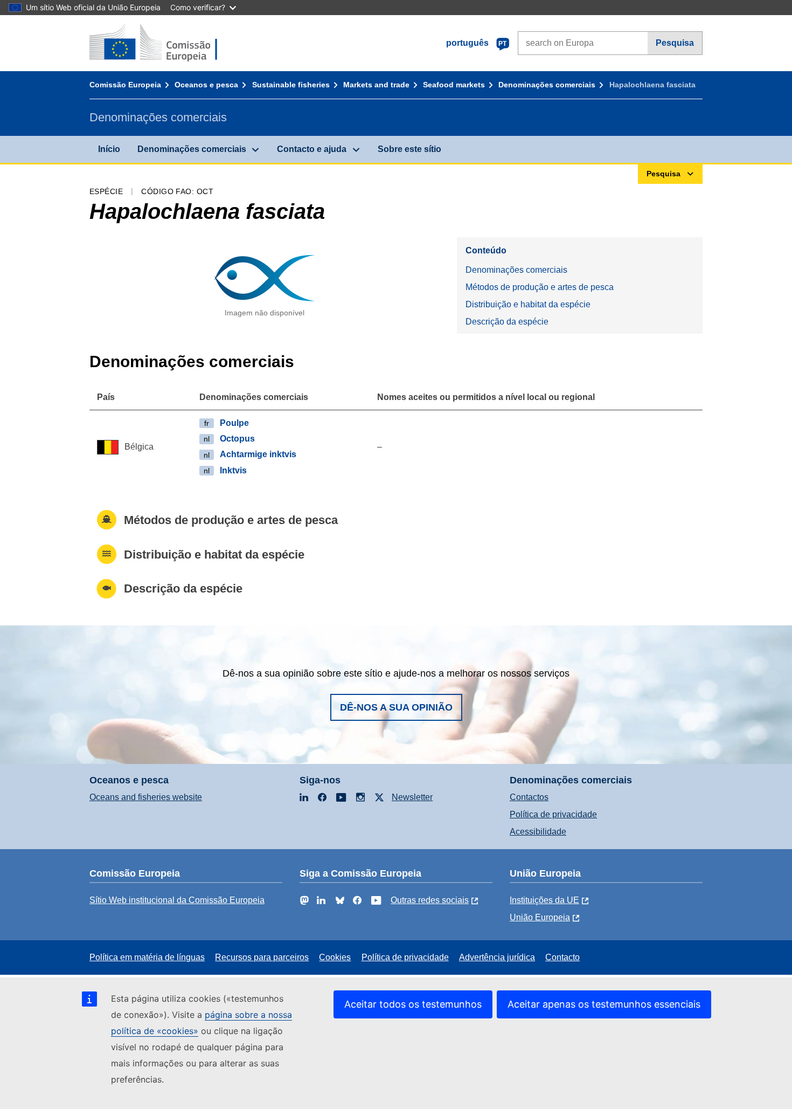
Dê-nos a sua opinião (396, 707)
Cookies (335, 957)
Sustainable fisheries (291, 84)
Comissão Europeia (125, 84)
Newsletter (412, 797)
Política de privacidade (553, 814)
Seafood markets (454, 84)
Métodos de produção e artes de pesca (540, 287)
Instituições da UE (544, 900)
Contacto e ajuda (311, 149)
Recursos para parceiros (262, 957)
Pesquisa (675, 42)
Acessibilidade (538, 831)
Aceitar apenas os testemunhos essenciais (604, 1004)
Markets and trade (376, 84)
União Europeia (540, 917)
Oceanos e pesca (206, 84)
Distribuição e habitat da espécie (528, 304)
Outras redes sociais (430, 900)
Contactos (529, 797)
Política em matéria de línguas (147, 957)
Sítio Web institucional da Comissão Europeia (177, 900)
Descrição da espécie (507, 321)
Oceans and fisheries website (145, 797)
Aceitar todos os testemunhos (413, 1004)
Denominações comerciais (546, 84)
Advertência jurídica (497, 957)
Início (109, 149)
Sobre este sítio (409, 149)
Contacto (562, 957)
